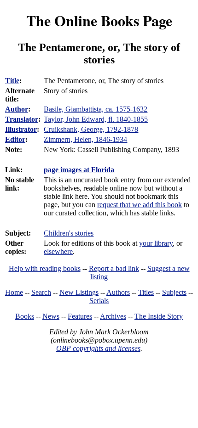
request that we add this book (139, 204)
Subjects (174, 292)
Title (12, 80)
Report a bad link (114, 268)
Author (16, 109)
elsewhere (58, 251)
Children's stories (68, 233)
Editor (15, 139)
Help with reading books (45, 268)
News (50, 316)
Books (24, 316)
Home (14, 292)
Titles (146, 292)
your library (156, 243)
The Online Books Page (99, 20)
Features (80, 316)
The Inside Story (158, 316)
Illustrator (21, 129)
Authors (118, 292)
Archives (113, 316)
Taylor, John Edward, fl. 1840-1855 (96, 119)
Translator (21, 119)
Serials (99, 300)
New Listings (79, 292)
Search (41, 292)
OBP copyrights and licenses (98, 348)
